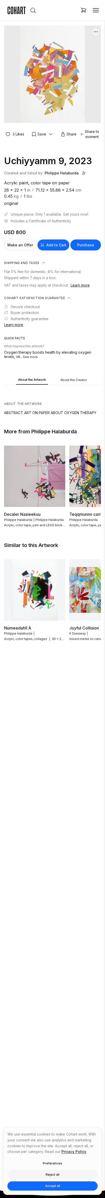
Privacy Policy (73, 1151)
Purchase (85, 245)
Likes (18, 134)
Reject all (52, 1174)
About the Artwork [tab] (32, 380)
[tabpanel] (52, 401)
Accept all (52, 1186)
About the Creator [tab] (73, 380)
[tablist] (52, 380)
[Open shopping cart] (83, 10)
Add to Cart (56, 245)
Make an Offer (20, 245)
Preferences (52, 1163)
